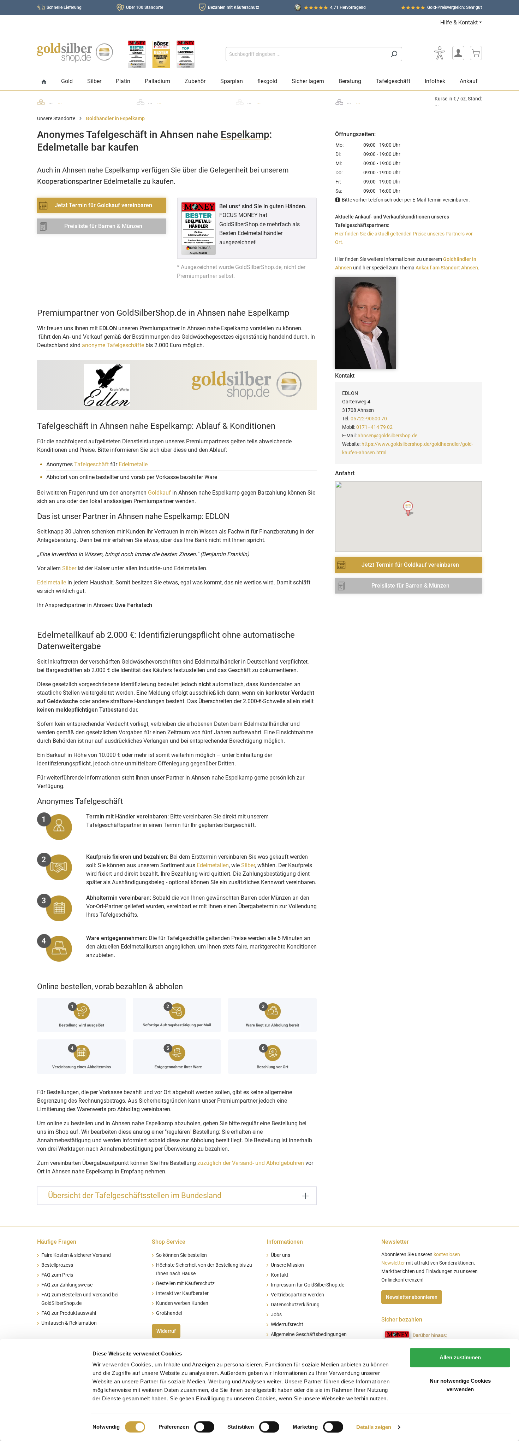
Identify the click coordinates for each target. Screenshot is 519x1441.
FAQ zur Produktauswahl (68, 1313)
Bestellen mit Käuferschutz (185, 1283)
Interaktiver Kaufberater (182, 1293)
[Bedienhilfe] (439, 53)
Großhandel (169, 1313)
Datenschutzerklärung (295, 1305)
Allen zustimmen (460, 1357)
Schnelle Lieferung (64, 7)
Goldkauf (159, 492)
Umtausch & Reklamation (69, 1323)
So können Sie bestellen (181, 1255)
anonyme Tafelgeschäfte (113, 345)
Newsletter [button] (395, 1241)
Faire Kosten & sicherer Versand (76, 1255)
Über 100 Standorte (144, 7)
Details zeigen (373, 1427)
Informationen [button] (285, 1241)
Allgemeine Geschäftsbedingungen (309, 1334)
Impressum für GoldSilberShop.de (307, 1285)
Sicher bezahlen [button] (401, 1319)
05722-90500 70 (369, 418)
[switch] (204, 1427)
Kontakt (279, 1275)
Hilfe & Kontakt (459, 22)
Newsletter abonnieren (411, 1297)
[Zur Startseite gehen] (75, 53)
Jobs (276, 1315)
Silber (69, 568)
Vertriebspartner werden (297, 1295)
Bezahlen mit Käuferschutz (233, 7)
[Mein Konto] (458, 53)
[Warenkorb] (476, 53)
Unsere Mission (287, 1265)
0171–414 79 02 (374, 427)
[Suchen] (394, 54)
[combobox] (306, 54)
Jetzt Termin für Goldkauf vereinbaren (103, 205)
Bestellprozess (57, 1265)
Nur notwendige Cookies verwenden (460, 1385)
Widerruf (166, 1331)
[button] (408, 509)
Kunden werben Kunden (182, 1303)
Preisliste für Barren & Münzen (103, 226)
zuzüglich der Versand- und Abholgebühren (250, 1163)
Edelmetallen (213, 865)
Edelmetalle (133, 464)
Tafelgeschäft (91, 464)
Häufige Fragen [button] (56, 1241)
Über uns (280, 1255)
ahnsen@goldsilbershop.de (387, 435)
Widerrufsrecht (287, 1325)
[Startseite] (44, 82)
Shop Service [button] (168, 1241)
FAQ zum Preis (57, 1275)
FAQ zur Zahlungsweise (67, 1285)
